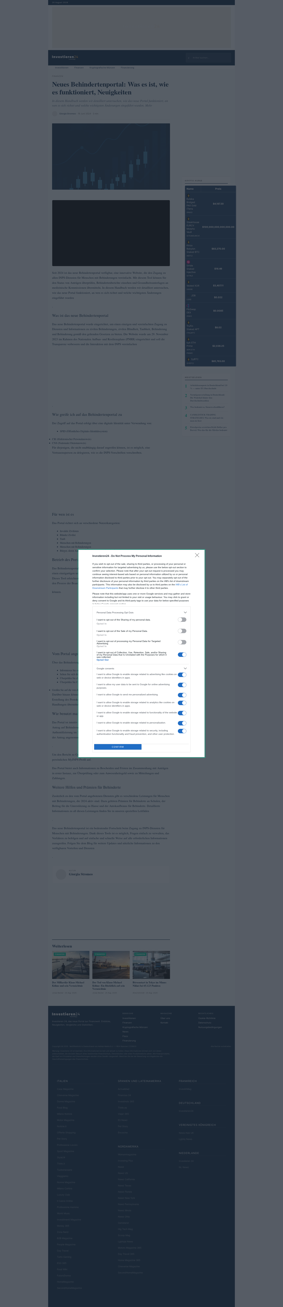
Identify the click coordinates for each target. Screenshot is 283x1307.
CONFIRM (118, 747)
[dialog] (141, 653)
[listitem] (141, 612)
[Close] (198, 556)
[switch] (182, 619)
